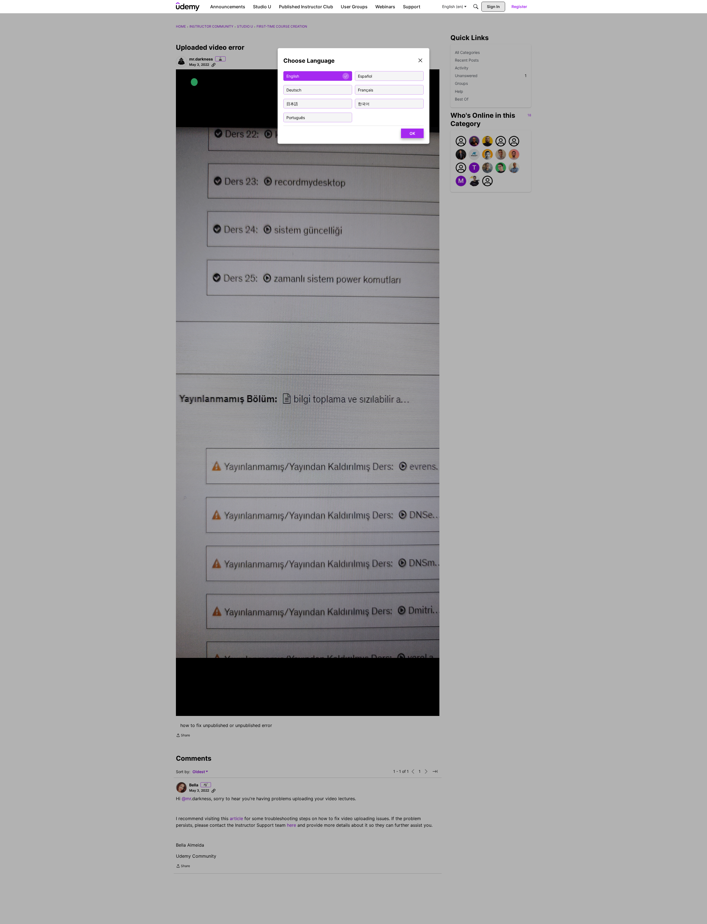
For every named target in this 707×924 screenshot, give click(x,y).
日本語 (292, 103)
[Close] (420, 61)
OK (412, 133)
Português (295, 117)
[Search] (476, 7)
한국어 (364, 103)
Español (365, 76)
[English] (188, 6)
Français (365, 89)
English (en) (452, 6)
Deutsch (293, 89)
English (292, 76)
